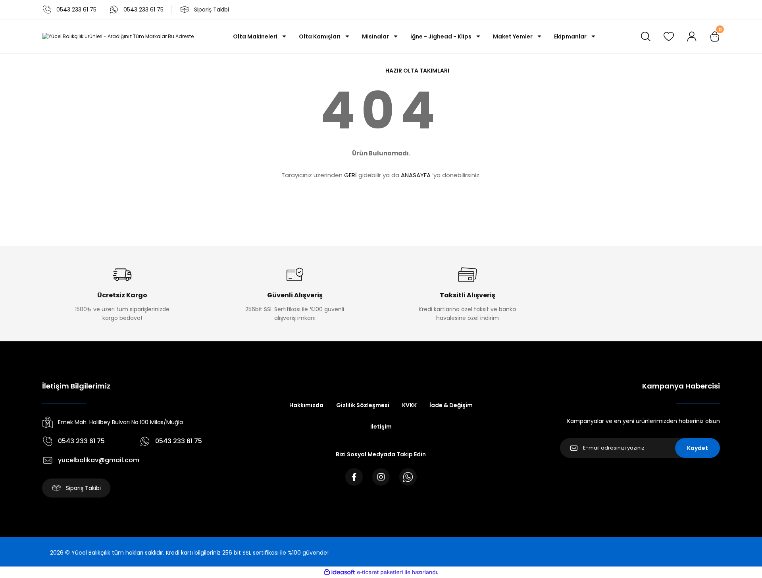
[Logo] (118, 36)
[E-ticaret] (380, 572)
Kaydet (697, 448)
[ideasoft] (339, 572)
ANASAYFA (416, 175)
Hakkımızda (306, 405)
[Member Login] (692, 36)
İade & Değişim (451, 405)
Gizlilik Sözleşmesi (362, 405)
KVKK (409, 405)
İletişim (381, 427)
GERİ (350, 175)
